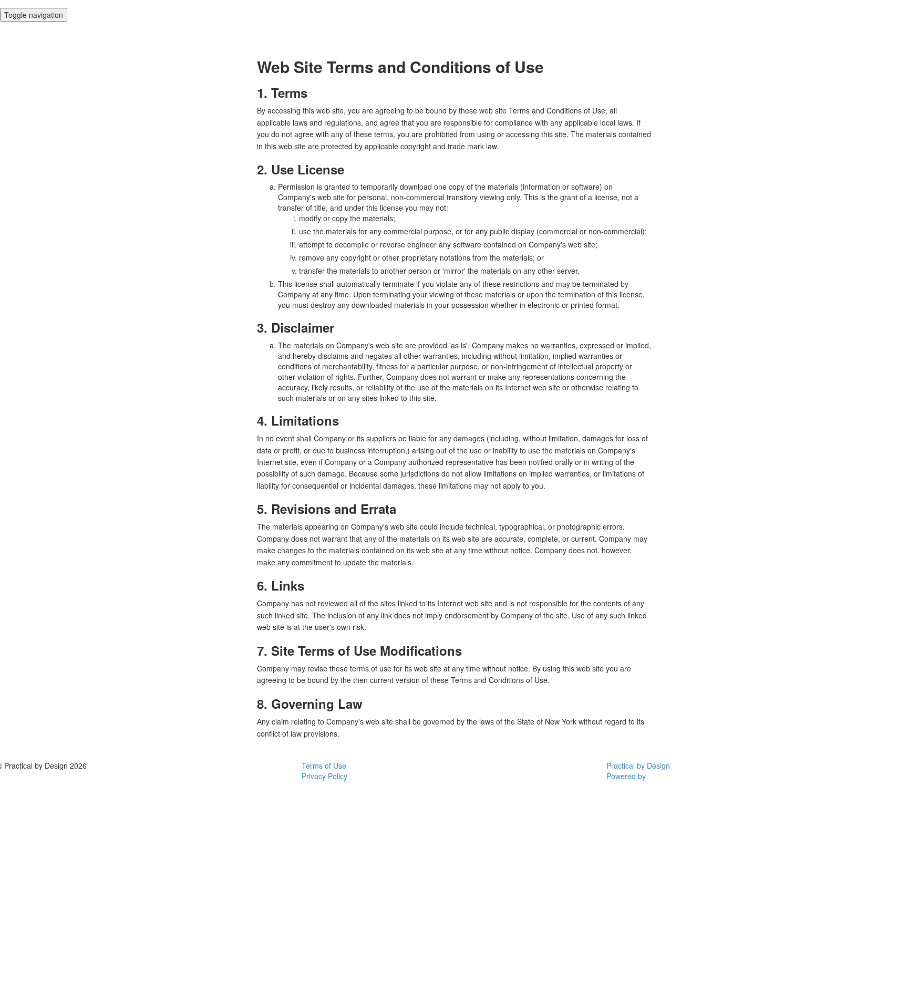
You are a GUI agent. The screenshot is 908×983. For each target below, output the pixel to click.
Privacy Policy (324, 776)
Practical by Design (638, 765)
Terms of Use (324, 765)
